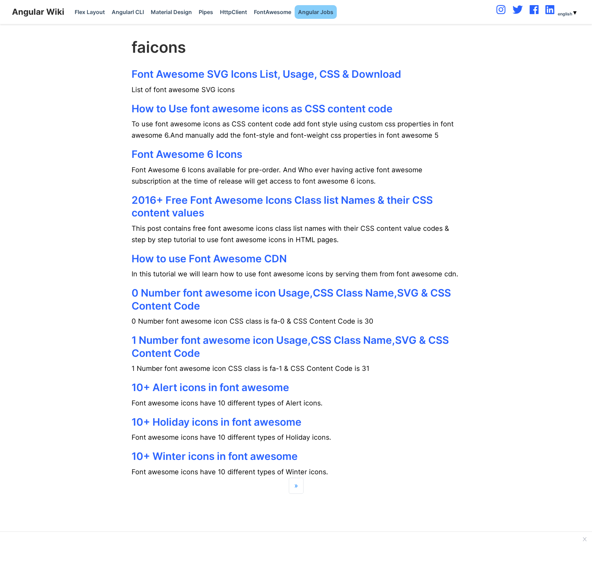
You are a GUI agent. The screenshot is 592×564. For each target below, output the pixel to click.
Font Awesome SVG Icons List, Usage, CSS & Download (266, 74)
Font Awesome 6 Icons (187, 154)
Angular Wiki (38, 12)
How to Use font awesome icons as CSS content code (262, 108)
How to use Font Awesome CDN (209, 258)
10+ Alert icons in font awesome (210, 387)
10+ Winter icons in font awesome (215, 456)
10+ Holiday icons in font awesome (216, 422)
